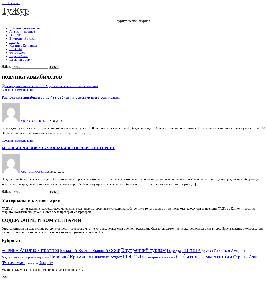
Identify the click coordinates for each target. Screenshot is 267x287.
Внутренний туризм (22, 38)
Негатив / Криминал (23, 45)
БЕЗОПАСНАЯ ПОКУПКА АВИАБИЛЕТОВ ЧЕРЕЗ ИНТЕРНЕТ (58, 148)
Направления (43, 258)
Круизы (207, 251)
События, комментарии (25, 28)
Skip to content (11, 3)
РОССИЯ (15, 35)
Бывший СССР (106, 250)
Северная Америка (160, 257)
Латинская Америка (229, 251)
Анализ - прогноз (39, 250)
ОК (5, 276)
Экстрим (46, 262)
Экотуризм (32, 262)
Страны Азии (18, 56)
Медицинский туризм (19, 257)
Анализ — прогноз (22, 31)
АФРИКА (10, 250)
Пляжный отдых (107, 256)
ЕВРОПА (15, 49)
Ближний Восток (20, 59)
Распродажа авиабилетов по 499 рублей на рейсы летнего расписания (61, 97)
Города (14, 42)
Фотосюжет (17, 52)
